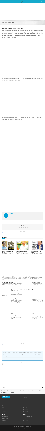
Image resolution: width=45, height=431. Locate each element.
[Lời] (6, 315)
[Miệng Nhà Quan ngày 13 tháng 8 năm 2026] (37, 241)
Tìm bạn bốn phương (27, 416)
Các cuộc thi (25, 411)
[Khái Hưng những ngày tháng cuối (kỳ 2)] (6, 304)
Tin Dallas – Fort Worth (25, 390)
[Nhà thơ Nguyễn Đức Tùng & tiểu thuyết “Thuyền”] (6, 291)
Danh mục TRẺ (26, 399)
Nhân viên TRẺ (5, 416)
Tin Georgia (9, 390)
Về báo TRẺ (4, 420)
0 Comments (11, 253)
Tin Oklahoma (4, 392)
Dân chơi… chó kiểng (36, 282)
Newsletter (4, 411)
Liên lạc (3, 422)
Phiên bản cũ (26, 420)
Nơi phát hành (5, 418)
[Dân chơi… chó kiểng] (26, 284)
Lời (12, 313)
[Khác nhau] (26, 317)
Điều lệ (24, 401)
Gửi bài (3, 407)
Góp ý (3, 409)
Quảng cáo (25, 409)
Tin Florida (3, 390)
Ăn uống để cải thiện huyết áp (28, 289)
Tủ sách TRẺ (26, 418)
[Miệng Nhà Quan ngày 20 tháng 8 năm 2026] (22, 241)
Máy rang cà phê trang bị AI (7, 282)
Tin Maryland (11, 392)
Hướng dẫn (25, 403)
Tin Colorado (40, 390)
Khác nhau (34, 313)
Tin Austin (34, 390)
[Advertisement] (22, 11)
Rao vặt (25, 407)
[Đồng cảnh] (26, 300)
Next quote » (39, 358)
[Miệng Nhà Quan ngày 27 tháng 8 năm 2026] (8, 241)
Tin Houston (16, 390)
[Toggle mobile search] (41, 1)
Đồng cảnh (34, 298)
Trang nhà (6, 396)
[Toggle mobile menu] (43, 1)
